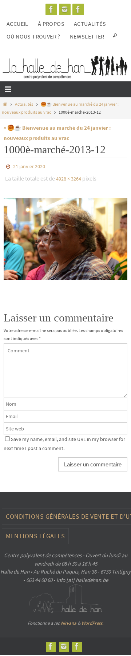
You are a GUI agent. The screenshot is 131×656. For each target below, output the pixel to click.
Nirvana (68, 620)
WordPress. (92, 620)
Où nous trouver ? (33, 36)
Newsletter (87, 36)
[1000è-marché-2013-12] (65, 235)
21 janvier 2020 (29, 166)
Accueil (17, 23)
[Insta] (65, 9)
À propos (51, 23)
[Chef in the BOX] (78, 9)
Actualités (90, 23)
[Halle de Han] (51, 9)
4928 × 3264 (68, 176)
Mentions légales (35, 533)
